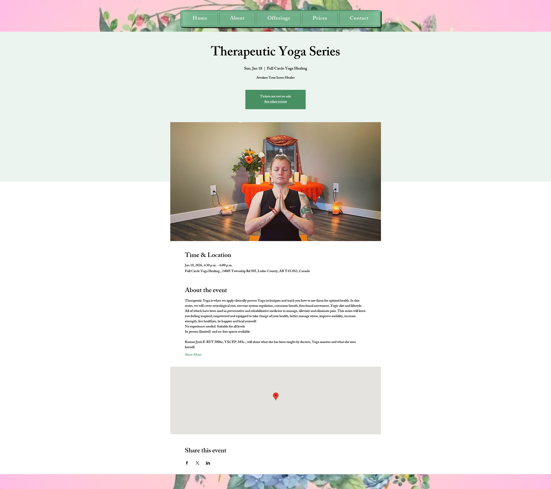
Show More (193, 355)
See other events (275, 102)
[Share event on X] (197, 463)
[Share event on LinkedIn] (208, 463)
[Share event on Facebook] (187, 463)
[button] (279, 19)
